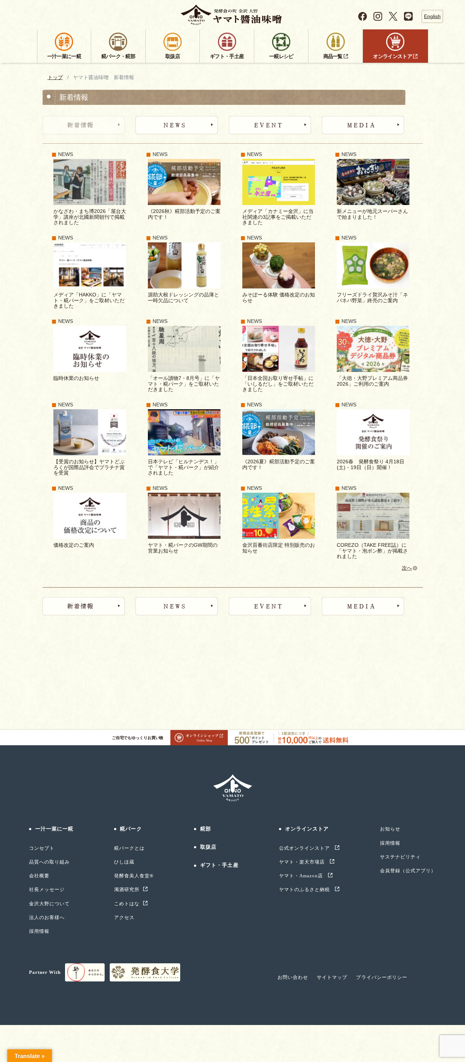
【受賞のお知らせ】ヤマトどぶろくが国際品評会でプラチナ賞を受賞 (89, 467)
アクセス (124, 917)
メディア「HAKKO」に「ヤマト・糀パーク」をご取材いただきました (89, 300)
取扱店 (208, 847)
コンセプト (41, 848)
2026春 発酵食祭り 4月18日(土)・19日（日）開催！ (370, 464)
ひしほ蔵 (124, 862)
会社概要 (39, 875)
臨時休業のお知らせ (76, 378)
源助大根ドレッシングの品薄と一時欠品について (183, 297)
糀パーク (131, 829)
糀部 (205, 829)
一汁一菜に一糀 (54, 829)
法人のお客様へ (47, 917)
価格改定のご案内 (73, 545)
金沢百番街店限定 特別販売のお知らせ (278, 547)
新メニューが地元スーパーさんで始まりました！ (372, 214)
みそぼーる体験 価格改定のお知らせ (278, 297)
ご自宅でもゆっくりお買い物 (137, 737)
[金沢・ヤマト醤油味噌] (233, 15)
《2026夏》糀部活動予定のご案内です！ (278, 464)
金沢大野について (49, 903)
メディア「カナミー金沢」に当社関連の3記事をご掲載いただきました (278, 216)
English (432, 16)
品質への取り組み (49, 862)
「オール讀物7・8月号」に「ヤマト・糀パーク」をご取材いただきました (184, 383)
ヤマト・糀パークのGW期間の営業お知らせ (183, 547)
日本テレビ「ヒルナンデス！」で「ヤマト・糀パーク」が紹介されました (183, 467)
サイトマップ (332, 977)
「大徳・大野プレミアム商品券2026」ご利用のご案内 (372, 380)
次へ (407, 568)
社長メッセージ (47, 889)
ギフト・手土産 (219, 865)
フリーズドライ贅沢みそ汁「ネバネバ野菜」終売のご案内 (372, 297)
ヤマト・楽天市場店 (302, 862)
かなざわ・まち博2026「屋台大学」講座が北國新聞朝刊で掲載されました (89, 216)
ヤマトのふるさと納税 (305, 889)
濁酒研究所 (127, 889)
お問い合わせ (293, 977)
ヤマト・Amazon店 (301, 875)
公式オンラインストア (305, 848)
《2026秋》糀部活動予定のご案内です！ (184, 214)
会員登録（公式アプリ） (408, 870)
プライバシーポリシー (381, 977)
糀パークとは (129, 848)
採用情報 (39, 931)
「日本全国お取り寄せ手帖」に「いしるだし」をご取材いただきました (278, 383)
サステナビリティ (400, 857)
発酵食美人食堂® (134, 875)
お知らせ (390, 829)
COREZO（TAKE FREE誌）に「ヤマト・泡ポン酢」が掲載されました (372, 550)
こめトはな (127, 903)
